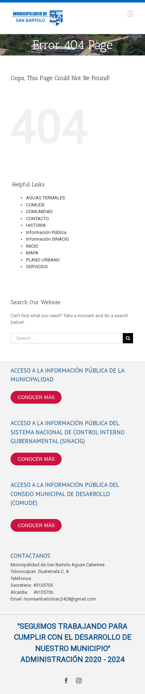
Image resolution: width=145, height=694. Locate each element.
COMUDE (35, 204)
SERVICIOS (37, 266)
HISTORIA (36, 225)
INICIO (32, 246)
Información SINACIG (47, 239)
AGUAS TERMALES (45, 197)
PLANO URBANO (43, 259)
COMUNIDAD (39, 211)
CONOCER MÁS (36, 397)
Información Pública (46, 232)
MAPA (32, 252)
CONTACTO (37, 218)
